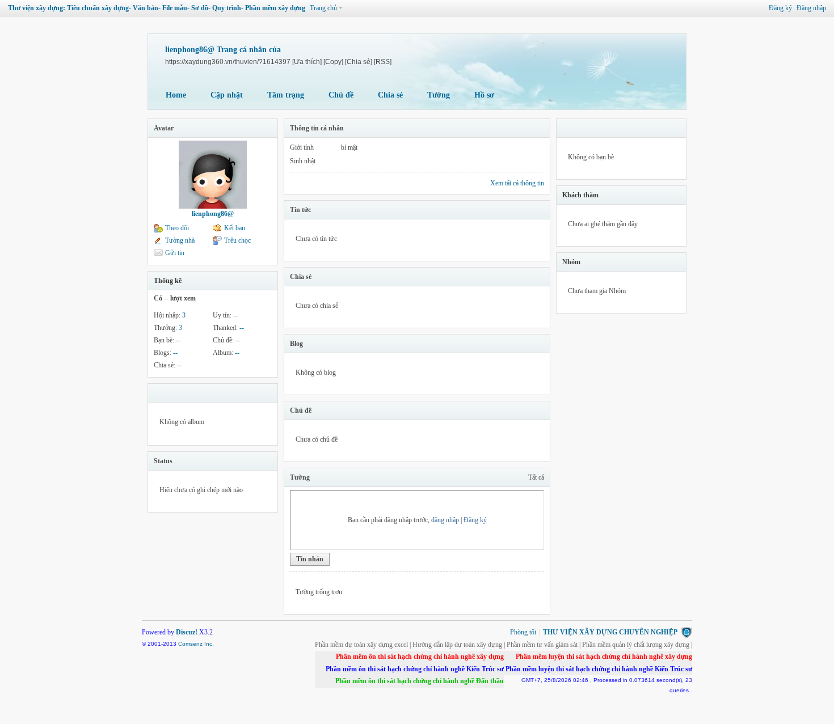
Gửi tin (174, 253)
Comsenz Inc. (196, 644)
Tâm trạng (285, 95)
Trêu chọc (237, 240)
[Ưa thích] (307, 61)
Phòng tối (523, 632)
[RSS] (382, 61)
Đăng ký (780, 8)
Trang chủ (323, 8)
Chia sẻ (390, 95)
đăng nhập (445, 520)
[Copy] (333, 61)
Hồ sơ (484, 95)
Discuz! (186, 632)
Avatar (164, 128)
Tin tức (300, 210)
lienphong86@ (213, 214)
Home (176, 95)
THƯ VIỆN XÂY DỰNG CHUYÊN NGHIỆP (610, 632)
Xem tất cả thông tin (517, 183)
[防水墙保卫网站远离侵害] (686, 632)
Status (163, 461)
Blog (296, 344)
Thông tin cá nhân (317, 128)
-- (235, 315)
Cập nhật (226, 95)
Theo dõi (177, 228)
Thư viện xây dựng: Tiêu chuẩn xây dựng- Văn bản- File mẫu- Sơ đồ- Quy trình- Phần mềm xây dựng (156, 8)
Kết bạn (234, 228)
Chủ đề (340, 95)
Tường (438, 95)
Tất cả (536, 477)
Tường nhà (180, 240)
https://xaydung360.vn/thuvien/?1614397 (227, 61)
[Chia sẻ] (358, 61)
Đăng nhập (811, 8)
